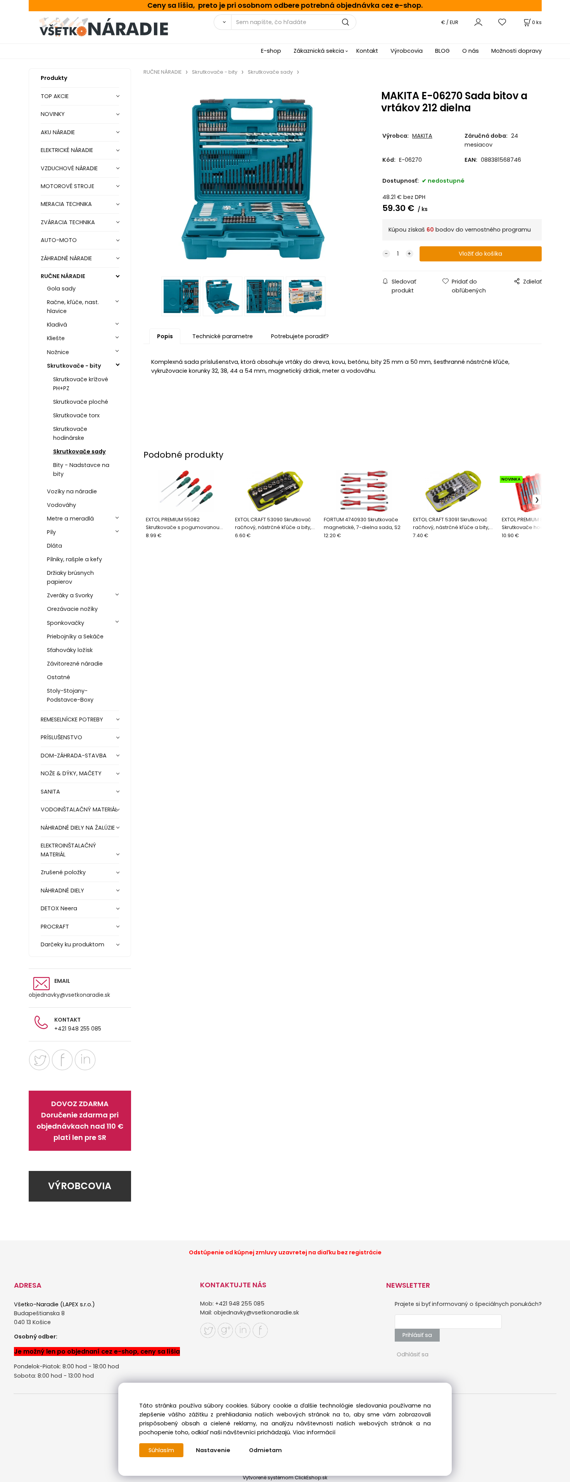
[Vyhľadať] (222, 22)
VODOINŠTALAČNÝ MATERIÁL (79, 809)
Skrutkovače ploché (80, 402)
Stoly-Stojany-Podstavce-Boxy (70, 695)
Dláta (54, 546)
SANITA (50, 791)
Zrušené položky (63, 872)
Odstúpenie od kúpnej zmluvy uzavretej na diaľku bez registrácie (285, 1252)
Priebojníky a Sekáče (75, 636)
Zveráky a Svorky (70, 595)
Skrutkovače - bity (74, 366)
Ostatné (58, 677)
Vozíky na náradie (72, 491)
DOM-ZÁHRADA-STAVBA (74, 755)
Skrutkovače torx (76, 415)
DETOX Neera (59, 908)
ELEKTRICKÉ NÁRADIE (67, 150)
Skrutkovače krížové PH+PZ (80, 383)
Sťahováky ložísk (70, 650)
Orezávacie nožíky (72, 609)
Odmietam (265, 1450)
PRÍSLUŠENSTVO (61, 737)
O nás (470, 51)
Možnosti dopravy (516, 51)
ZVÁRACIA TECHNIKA (68, 222)
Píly (51, 532)
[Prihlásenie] (478, 22)
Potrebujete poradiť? (300, 336)
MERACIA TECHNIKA (66, 204)
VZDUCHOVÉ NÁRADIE (69, 168)
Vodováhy (61, 505)
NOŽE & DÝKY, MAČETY (71, 773)
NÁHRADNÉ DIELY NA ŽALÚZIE (78, 828)
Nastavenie (213, 1450)
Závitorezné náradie (75, 664)
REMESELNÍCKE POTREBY (72, 719)
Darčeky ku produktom (72, 944)
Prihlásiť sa (417, 1335)
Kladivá (57, 325)
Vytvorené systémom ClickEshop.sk (285, 1477)
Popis (165, 336)
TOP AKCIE (55, 96)
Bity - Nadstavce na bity (81, 469)
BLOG (442, 51)
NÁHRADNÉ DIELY (62, 890)
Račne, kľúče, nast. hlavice (73, 306)
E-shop (271, 51)
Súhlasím (161, 1450)
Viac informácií (314, 1432)
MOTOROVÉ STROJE (67, 186)
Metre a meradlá (70, 518)
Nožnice (58, 352)
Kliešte (56, 338)
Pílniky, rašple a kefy (74, 559)
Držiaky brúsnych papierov (70, 577)
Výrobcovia (406, 51)
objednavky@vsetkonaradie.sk (69, 995)
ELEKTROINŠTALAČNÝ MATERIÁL (68, 850)
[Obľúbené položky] (502, 22)
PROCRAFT (55, 926)
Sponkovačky (65, 623)
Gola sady (61, 288)
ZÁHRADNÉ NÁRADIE (66, 258)
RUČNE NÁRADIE (63, 276)
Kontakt (367, 51)
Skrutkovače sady (79, 451)
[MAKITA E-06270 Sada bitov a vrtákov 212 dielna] (253, 178)
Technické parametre (222, 336)
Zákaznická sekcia (319, 51)
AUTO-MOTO (59, 240)
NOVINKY (53, 114)
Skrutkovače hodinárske (70, 433)
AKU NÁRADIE (58, 132)
